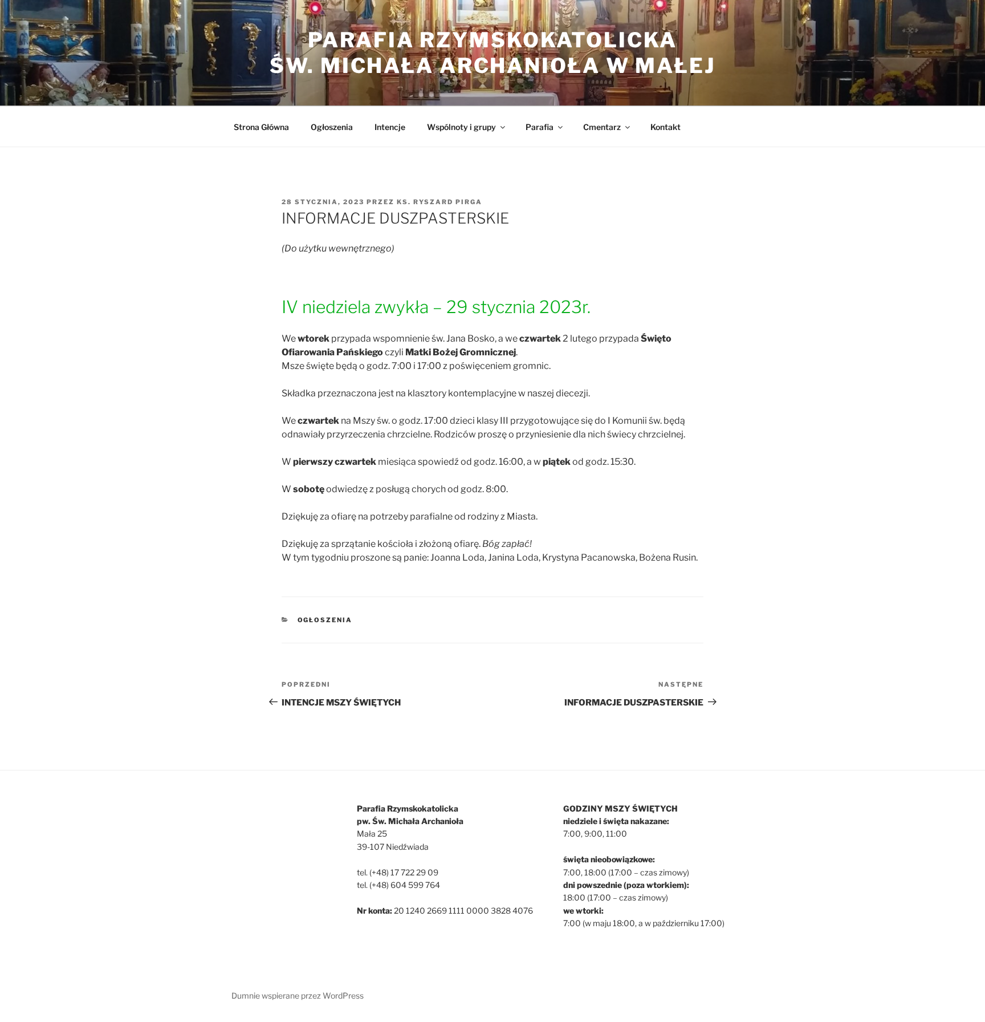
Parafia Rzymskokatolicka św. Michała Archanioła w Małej (492, 52)
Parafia (539, 127)
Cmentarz (602, 127)
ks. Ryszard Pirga (439, 202)
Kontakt (665, 127)
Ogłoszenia (332, 127)
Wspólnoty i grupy (461, 127)
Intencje (390, 127)
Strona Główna (261, 127)
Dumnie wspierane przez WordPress (297, 995)
